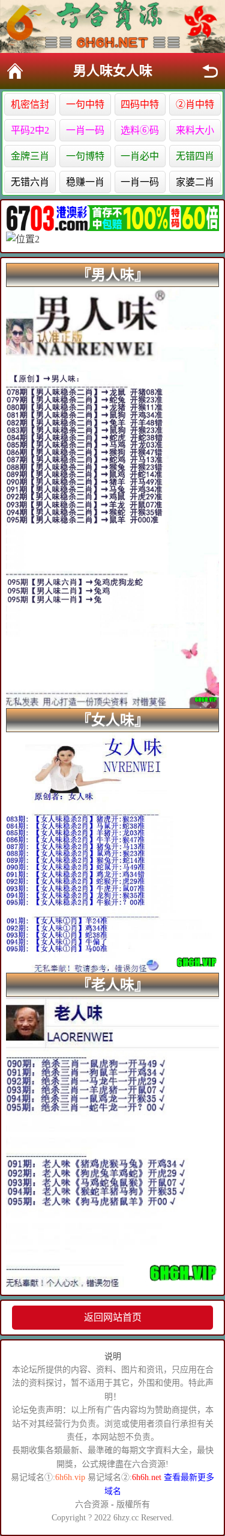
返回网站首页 (113, 1317)
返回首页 (15, 71)
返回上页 (210, 71)
